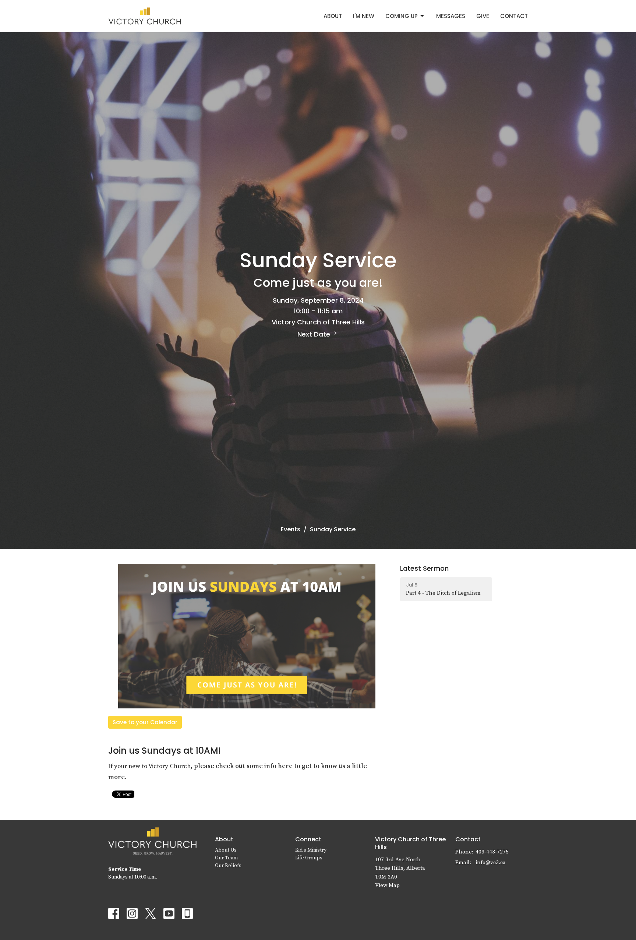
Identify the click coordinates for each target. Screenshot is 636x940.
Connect (308, 839)
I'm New (363, 16)
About (333, 16)
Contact (514, 16)
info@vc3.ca (491, 862)
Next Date (314, 334)
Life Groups (308, 858)
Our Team (226, 858)
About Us (226, 850)
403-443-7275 (492, 851)
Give (482, 16)
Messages (450, 16)
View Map (387, 885)
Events (290, 529)
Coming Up (401, 16)
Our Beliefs (228, 865)
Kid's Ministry (310, 850)
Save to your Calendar (145, 722)
